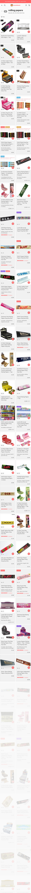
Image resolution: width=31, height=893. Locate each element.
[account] (26, 5)
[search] (4, 5)
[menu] (2, 5)
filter (4, 17)
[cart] (29, 5)
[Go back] (2, 11)
